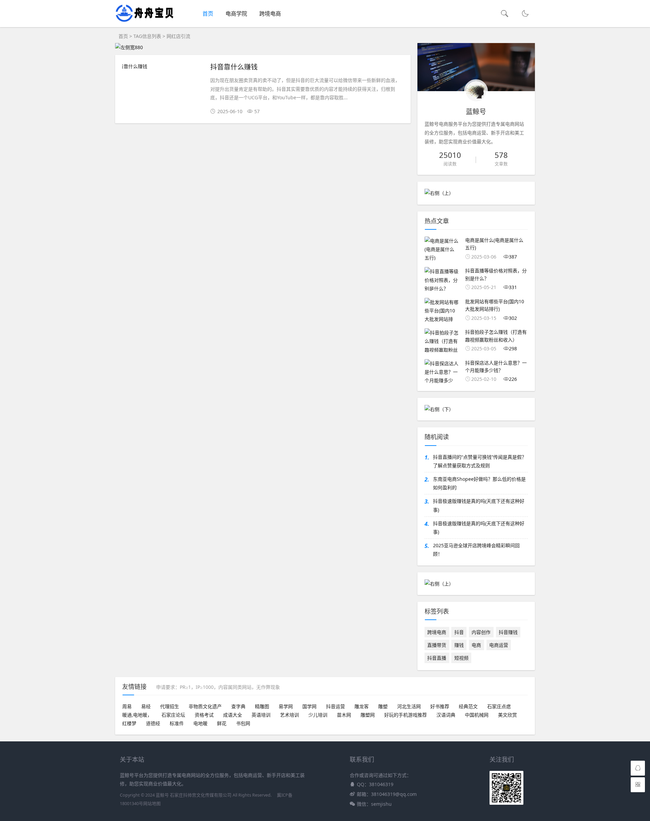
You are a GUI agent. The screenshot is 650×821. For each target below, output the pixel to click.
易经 (146, 706)
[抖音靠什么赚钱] (162, 66)
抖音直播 (436, 658)
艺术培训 (289, 715)
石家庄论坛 (173, 715)
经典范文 (468, 706)
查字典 (238, 706)
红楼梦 (129, 723)
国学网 (309, 706)
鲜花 (221, 723)
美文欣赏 (507, 715)
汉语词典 (445, 715)
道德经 (153, 723)
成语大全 (232, 715)
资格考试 (204, 715)
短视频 (461, 658)
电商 (476, 645)
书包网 (243, 723)
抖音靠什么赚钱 (234, 66)
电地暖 (200, 723)
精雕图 (262, 706)
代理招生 (169, 706)
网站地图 (152, 803)
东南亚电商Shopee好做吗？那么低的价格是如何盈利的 (479, 483)
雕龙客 (361, 706)
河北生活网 (409, 706)
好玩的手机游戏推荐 (405, 715)
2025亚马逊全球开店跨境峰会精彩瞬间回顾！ (476, 549)
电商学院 (236, 13)
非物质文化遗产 (205, 706)
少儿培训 (317, 715)
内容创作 (481, 632)
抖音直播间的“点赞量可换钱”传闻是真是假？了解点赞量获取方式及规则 (479, 461)
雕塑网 (368, 715)
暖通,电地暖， (137, 715)
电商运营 (498, 645)
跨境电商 (270, 13)
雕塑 (383, 706)
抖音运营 (335, 706)
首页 (207, 13)
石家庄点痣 (499, 706)
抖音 (459, 632)
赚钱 (459, 645)
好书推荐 (439, 706)
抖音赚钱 (508, 632)
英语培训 (261, 715)
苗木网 (344, 715)
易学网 (286, 706)
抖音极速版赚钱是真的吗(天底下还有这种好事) (478, 505)
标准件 (177, 723)
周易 (127, 706)
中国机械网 (477, 715)
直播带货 (436, 645)
